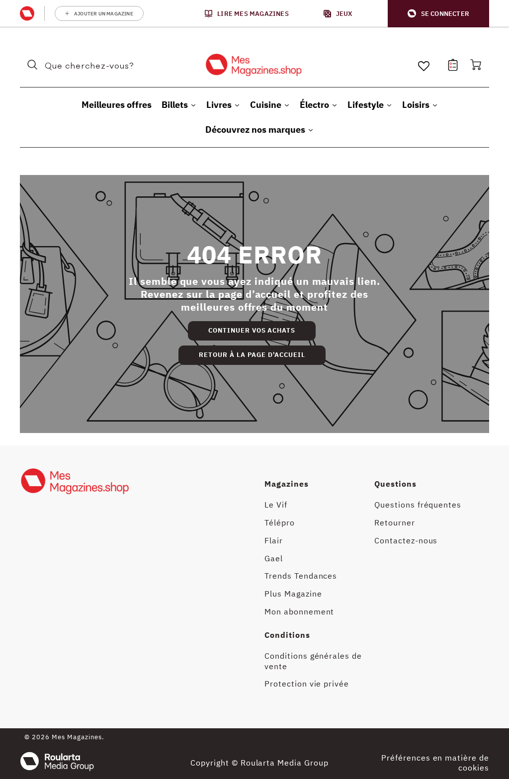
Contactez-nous (405, 540)
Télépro (279, 522)
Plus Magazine (293, 594)
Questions (395, 484)
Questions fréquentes (417, 505)
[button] (438, 13)
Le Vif (275, 505)
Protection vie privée (306, 684)
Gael (273, 558)
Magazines (286, 484)
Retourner (394, 522)
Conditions (287, 635)
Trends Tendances (300, 576)
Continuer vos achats (251, 330)
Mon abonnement (299, 611)
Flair (273, 540)
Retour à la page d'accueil (252, 354)
